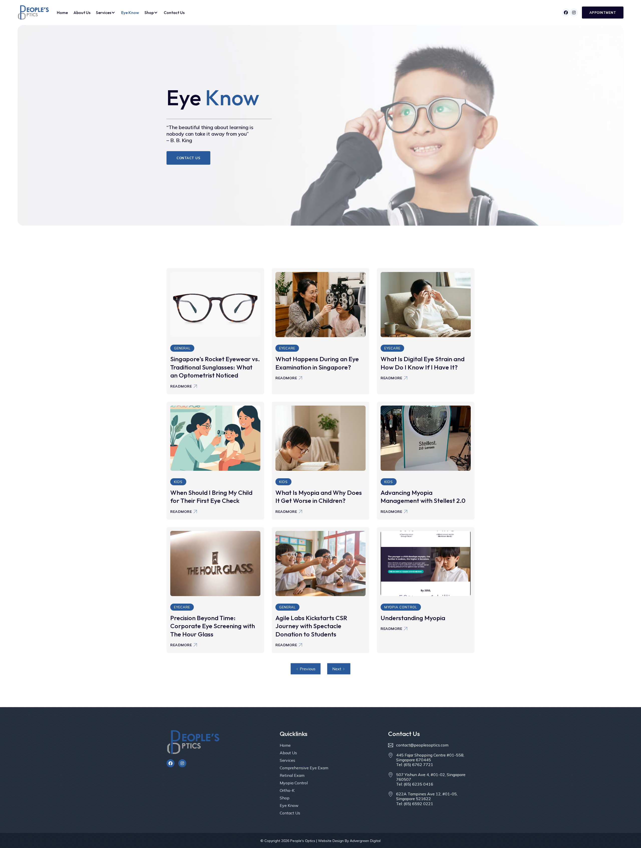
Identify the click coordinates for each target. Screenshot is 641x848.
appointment (602, 13)
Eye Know (130, 12)
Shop (284, 797)
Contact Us (174, 12)
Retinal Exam (292, 775)
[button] (106, 12)
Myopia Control (294, 782)
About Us (81, 12)
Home (62, 12)
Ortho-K (287, 790)
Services (287, 760)
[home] (33, 12)
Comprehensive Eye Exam (304, 767)
